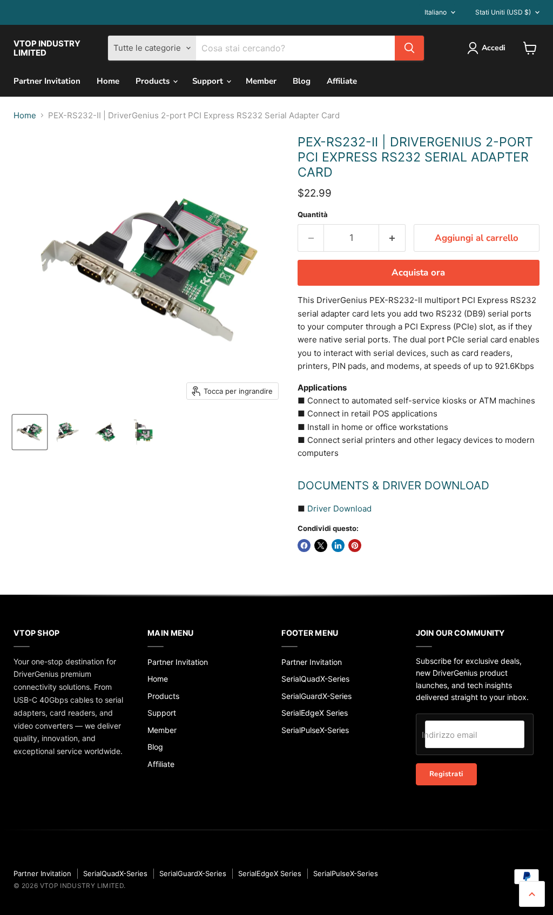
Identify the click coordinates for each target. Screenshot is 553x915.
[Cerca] (409, 48)
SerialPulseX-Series (315, 730)
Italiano (435, 12)
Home (108, 81)
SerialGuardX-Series (316, 696)
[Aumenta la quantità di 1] (392, 238)
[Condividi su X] (320, 545)
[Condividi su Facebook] (304, 545)
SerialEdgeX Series (314, 712)
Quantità (313, 215)
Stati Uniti (503, 12)
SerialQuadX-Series (315, 678)
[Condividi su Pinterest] (354, 545)
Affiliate (342, 81)
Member (261, 81)
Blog (302, 81)
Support (208, 81)
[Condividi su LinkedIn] (338, 545)
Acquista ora (418, 272)
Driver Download (339, 508)
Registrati (446, 774)
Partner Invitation (47, 81)
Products (154, 81)
